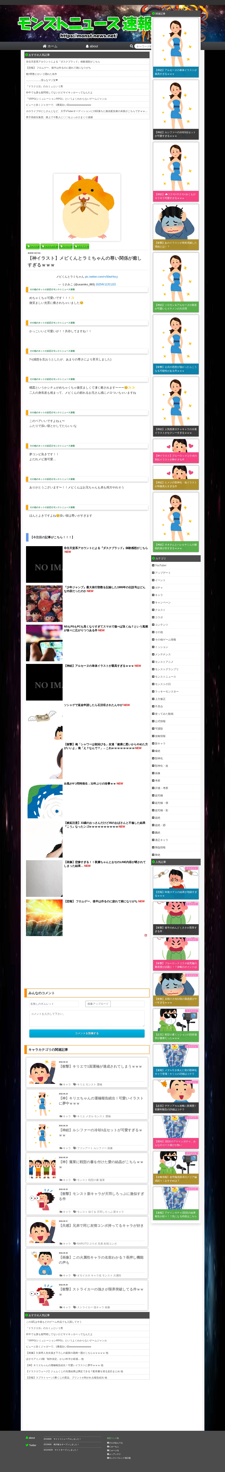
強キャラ (99, 1307)
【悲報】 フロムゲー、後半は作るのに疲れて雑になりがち (58, 67)
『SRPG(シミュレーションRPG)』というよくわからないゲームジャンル (66, 98)
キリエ (81, 1084)
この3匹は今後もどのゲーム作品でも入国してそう (54, 1321)
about (32, 1437)
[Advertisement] (87, 146)
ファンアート (85, 1148)
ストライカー (85, 1307)
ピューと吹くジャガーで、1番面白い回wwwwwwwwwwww (58, 104)
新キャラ (118, 1211)
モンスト (91, 1084)
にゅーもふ (114, 1446)
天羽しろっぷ (105, 1211)
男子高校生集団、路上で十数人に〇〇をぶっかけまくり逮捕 (59, 117)
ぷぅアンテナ (115, 1454)
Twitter (32, 1445)
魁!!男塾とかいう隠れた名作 (41, 74)
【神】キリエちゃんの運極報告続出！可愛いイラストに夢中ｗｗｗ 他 (64, 1365)
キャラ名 (96, 1275)
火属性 (117, 1275)
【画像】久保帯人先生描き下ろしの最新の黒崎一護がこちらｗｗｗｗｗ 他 (67, 1352)
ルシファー (100, 1148)
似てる (92, 1211)
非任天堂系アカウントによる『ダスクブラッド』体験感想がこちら (63, 61)
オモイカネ (83, 1275)
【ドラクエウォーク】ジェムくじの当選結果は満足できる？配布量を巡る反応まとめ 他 (74, 1371)
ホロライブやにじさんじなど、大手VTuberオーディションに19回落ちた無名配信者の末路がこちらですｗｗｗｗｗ (89, 111)
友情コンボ (110, 1243)
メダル (90, 1116)
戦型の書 (93, 1180)
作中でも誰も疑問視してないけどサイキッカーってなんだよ (59, 92)
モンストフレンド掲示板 (120, 1458)
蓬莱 (102, 1180)
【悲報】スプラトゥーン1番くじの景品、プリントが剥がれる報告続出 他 (66, 1377)
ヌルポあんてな (116, 1443)
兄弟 (100, 1243)
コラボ (93, 1243)
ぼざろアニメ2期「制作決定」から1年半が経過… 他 (55, 1359)
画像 (110, 1148)
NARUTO (82, 1243)
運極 (99, 1084)
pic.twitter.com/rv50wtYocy (101, 276)
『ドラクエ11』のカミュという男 (44, 86)
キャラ (67, 1084)
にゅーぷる (114, 1450)
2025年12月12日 (106, 284)
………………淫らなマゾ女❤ (42, 80)
